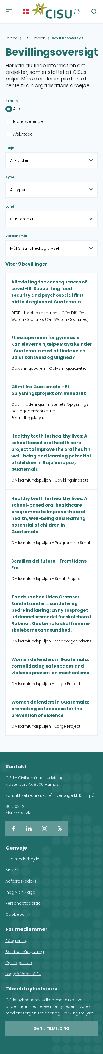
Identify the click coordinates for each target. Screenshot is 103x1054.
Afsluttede (23, 134)
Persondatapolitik (22, 903)
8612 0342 (14, 806)
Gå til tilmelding (51, 1028)
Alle (16, 108)
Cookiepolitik (17, 914)
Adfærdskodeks (21, 881)
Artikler (11, 870)
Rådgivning (16, 940)
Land (9, 206)
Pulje (9, 147)
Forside (11, 38)
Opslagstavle (18, 962)
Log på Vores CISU (23, 974)
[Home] (51, 11)
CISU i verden (34, 38)
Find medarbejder (23, 859)
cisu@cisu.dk (18, 813)
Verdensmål (16, 235)
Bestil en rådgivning (24, 951)
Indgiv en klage (20, 892)
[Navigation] (9, 11)
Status (11, 100)
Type (9, 177)
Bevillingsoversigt (67, 38)
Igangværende (28, 121)
